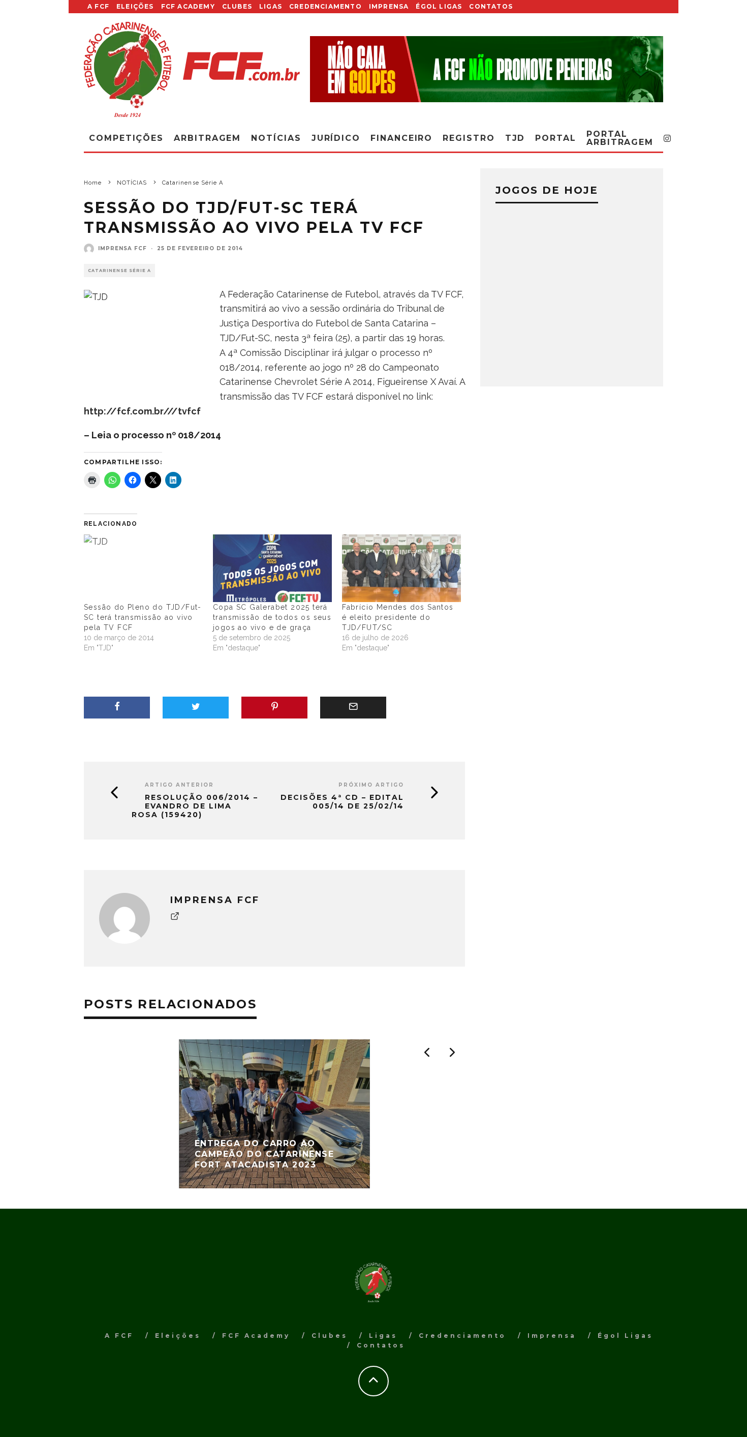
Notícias (276, 138)
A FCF (98, 6)
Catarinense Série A (119, 270)
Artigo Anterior (179, 785)
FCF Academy (188, 6)
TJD (515, 138)
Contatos (491, 6)
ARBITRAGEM (207, 138)
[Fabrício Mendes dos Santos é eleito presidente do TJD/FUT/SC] (401, 568)
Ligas (270, 6)
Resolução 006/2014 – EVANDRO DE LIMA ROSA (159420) (195, 806)
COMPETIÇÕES (126, 138)
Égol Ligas (439, 6)
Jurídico (336, 138)
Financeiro (401, 138)
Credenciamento (325, 6)
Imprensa (389, 6)
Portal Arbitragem (619, 138)
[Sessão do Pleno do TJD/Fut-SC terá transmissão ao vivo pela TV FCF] (143, 568)
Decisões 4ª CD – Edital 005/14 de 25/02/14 (342, 802)
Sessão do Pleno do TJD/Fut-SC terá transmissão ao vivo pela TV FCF (143, 617)
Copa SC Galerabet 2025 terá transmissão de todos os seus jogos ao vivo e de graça (272, 617)
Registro (468, 138)
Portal (555, 138)
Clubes (237, 6)
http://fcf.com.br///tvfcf (142, 411)
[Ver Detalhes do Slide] (486, 69)
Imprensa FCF (122, 248)
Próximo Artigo (371, 785)
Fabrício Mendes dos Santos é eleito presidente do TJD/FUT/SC (397, 617)
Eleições (135, 6)
